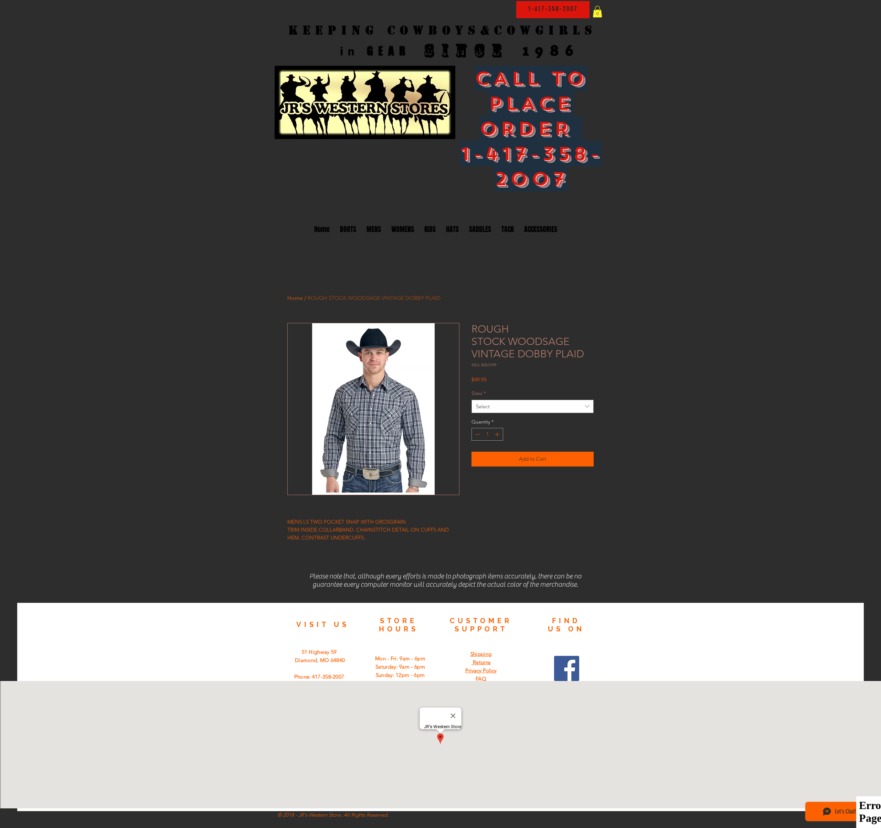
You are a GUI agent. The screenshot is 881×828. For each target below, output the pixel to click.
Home (295, 298)
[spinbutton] (487, 434)
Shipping (480, 654)
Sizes (478, 393)
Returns (480, 662)
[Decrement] (477, 434)
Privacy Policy (481, 670)
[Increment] (497, 434)
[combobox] (532, 406)
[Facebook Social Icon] (566, 668)
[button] (597, 11)
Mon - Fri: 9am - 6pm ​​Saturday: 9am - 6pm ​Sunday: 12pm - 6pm (400, 666)
